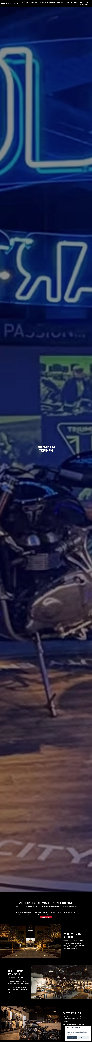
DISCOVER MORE (46, 917)
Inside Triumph (62, 3)
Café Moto (71, 3)
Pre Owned (27, 3)
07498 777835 (84, 4)
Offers (32, 2)
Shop (40, 2)
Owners (58, 2)
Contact (75, 2)
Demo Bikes (36, 3)
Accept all (72, 1037)
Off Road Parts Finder (52, 3)
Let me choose (83, 1034)
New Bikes (23, 3)
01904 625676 (84, 2)
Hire (47, 2)
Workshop (44, 2)
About (67, 2)
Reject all (83, 1037)
